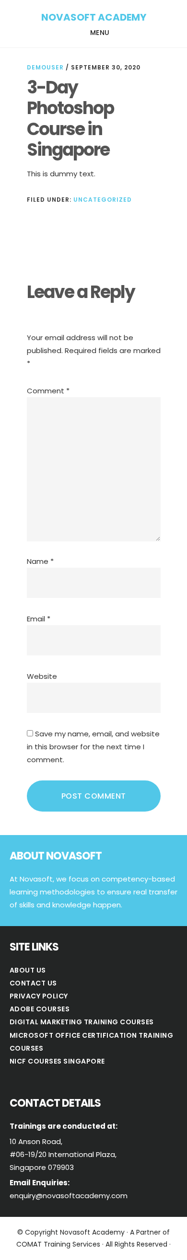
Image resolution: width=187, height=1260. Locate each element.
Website (42, 676)
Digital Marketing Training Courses (82, 1022)
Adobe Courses (40, 1009)
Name (40, 561)
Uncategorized (102, 199)
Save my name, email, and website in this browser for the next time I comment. (93, 747)
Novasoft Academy (93, 17)
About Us (28, 970)
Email (38, 619)
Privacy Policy (39, 996)
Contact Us (33, 983)
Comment (48, 391)
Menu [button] (100, 32)
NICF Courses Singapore (57, 1061)
